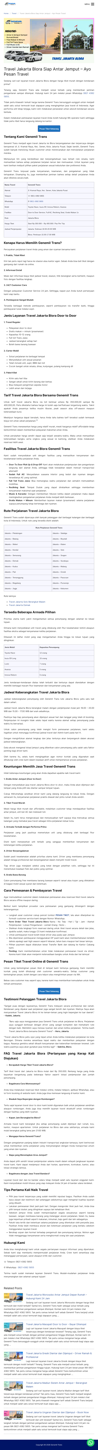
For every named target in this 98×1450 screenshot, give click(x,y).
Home (6, 13)
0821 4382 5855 (36, 201)
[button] (90, 1442)
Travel (14, 13)
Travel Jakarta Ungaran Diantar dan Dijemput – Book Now (57, 1412)
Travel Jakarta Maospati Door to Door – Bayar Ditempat (56, 1324)
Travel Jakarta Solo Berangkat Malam (27, 601)
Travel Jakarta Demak (19, 605)
